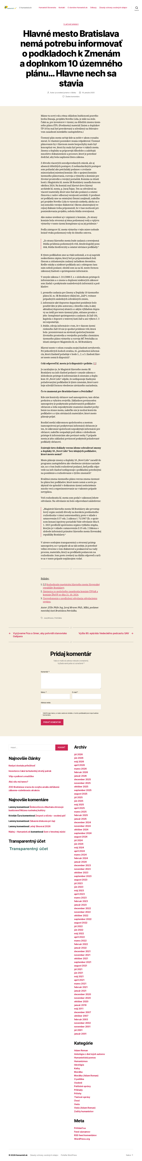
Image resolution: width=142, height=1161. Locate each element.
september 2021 (82, 962)
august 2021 (80, 965)
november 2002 (82, 1023)
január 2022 (80, 948)
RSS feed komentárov (85, 1135)
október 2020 (81, 1001)
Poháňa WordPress (69, 1155)
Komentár (45, 672)
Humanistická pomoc (85, 1057)
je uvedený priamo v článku (65, 93)
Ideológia (79, 1065)
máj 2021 (79, 976)
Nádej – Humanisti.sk (19, 831)
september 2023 (82, 876)
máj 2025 (79, 804)
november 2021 (82, 955)
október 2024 (81, 829)
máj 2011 (78, 1008)
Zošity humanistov (83, 1111)
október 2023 (81, 872)
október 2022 (81, 915)
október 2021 (81, 958)
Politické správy (82, 1086)
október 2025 (81, 786)
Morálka (78, 1072)
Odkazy (93, 7)
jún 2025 (78, 801)
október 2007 (81, 1016)
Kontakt (62, 7)
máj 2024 (79, 847)
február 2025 (81, 815)
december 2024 (82, 822)
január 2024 (80, 862)
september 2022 (82, 919)
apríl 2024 (79, 851)
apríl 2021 (79, 980)
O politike (79, 1079)
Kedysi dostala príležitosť (22, 765)
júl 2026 (78, 754)
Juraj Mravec (49, 618)
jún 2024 (78, 844)
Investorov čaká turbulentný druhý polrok (30, 771)
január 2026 (80, 776)
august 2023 (80, 879)
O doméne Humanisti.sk (78, 7)
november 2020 (82, 998)
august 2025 (80, 793)
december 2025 (82, 779)
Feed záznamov (82, 1131)
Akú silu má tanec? (18, 781)
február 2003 (81, 1019)
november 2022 (82, 912)
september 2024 (83, 833)
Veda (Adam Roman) (84, 1108)
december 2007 (82, 1012)
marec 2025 (80, 811)
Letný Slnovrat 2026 (39, 826)
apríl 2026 (79, 765)
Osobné (78, 1082)
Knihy (77, 1068)
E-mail (75, 692)
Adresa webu (46, 703)
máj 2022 (79, 933)
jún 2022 (78, 930)
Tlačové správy (71, 24)
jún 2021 (78, 973)
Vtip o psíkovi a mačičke (21, 776)
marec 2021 (80, 983)
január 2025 (80, 819)
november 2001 (82, 1026)
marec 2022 (80, 940)
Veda (77, 1104)
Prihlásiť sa (80, 1128)
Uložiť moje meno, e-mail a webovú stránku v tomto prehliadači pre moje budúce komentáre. (70, 714)
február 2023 (81, 901)
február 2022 (81, 944)
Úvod (77, 1100)
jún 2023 (78, 887)
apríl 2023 (79, 894)
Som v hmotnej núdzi (54, 831)
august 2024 (80, 836)
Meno (44, 692)
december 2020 (82, 994)
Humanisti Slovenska (47, 7)
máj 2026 (79, 761)
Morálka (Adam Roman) (86, 1075)
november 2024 (82, 826)
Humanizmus (81, 1061)
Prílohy (77, 1093)
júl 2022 (78, 926)
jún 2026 (78, 758)
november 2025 (82, 783)
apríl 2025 (79, 808)
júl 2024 (78, 840)
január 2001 (80, 1033)
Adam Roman (81, 1050)
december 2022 (82, 908)
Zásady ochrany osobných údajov (113, 7)
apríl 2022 (79, 937)
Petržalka (58, 618)
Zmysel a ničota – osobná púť (50, 815)
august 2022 (80, 922)
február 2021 (81, 987)
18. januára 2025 (88, 93)
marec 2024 (80, 854)
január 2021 (80, 991)
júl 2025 (78, 797)
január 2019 (80, 1005)
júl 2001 (78, 1030)
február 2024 (81, 858)
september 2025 (82, 790)
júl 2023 (78, 883)
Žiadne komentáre (72, 97)
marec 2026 (80, 768)
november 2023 (82, 869)
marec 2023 (80, 897)
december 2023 (82, 865)
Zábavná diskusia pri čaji (42, 821)
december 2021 (82, 951)
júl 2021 (78, 969)
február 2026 (81, 772)
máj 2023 (79, 890)
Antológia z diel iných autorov (89, 1054)
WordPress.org (82, 1139)
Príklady (78, 1090)
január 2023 (80, 905)
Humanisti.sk (21, 1155)
